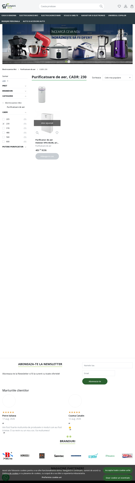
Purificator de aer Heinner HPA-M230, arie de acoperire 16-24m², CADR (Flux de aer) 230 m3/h (46, 141)
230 (4, 81)
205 (7, 119)
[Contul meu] (125, 6)
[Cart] (132, 6)
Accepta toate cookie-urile (117, 470)
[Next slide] (128, 456)
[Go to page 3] (70, 437)
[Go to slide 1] (66, 61)
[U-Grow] (93, 460)
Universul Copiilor (117, 15)
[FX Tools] (42, 460)
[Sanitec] (59, 460)
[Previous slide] (6, 456)
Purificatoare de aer (27, 69)
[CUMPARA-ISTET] (13, 6)
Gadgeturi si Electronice (93, 15)
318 (7, 128)
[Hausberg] (110, 460)
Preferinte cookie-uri (52, 477)
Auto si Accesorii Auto (34, 21)
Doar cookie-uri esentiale (118, 477)
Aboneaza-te (95, 381)
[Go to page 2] (68, 437)
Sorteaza (96, 77)
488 (7, 132)
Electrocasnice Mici (28, 15)
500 (7, 137)
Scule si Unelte (71, 15)
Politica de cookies (10, 473)
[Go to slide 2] (69, 62)
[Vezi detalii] (37, 132)
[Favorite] (119, 6)
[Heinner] (76, 460)
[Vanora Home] (127, 460)
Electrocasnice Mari (51, 15)
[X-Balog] (7, 460)
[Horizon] (25, 460)
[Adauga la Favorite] (57, 132)
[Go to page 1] (64, 436)
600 (7, 141)
